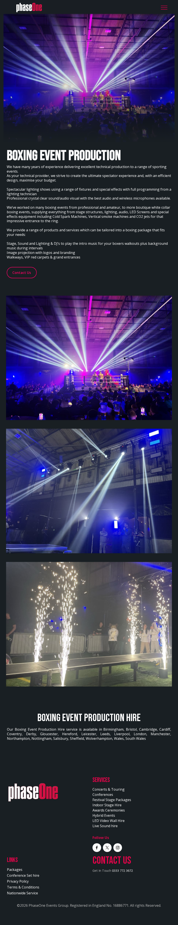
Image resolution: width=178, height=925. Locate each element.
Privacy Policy (18, 881)
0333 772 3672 (122, 870)
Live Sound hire (105, 825)
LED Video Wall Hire (108, 820)
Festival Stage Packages (111, 799)
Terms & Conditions (23, 887)
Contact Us (21, 272)
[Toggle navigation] (164, 7)
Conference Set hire (23, 875)
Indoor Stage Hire (107, 805)
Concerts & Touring (108, 789)
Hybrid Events (103, 815)
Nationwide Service (22, 893)
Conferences (102, 794)
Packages (14, 869)
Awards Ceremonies (108, 810)
